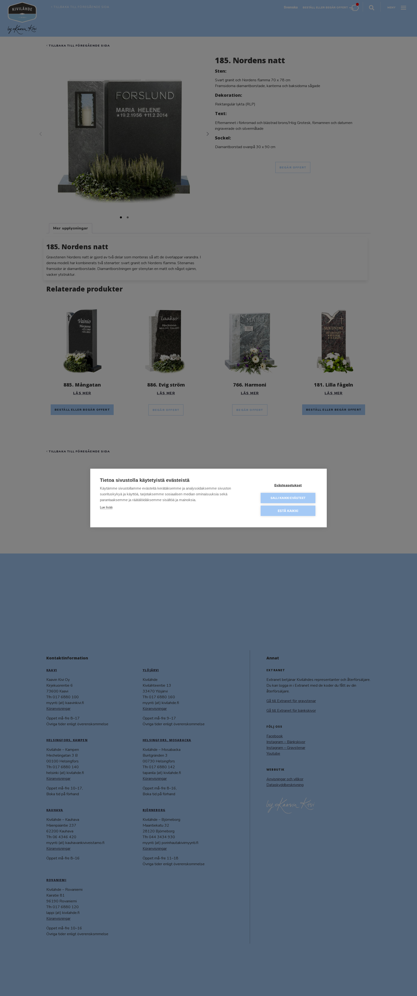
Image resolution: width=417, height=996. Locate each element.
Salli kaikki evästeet (288, 498)
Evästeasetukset (288, 485)
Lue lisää (106, 507)
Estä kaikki (288, 511)
